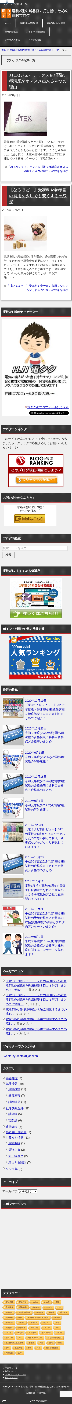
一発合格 (9, 1328)
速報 (57, 1322)
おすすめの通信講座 (35, 31)
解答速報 (14, 1095)
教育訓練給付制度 (55, 1338)
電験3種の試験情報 (56, 23)
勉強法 (57, 1317)
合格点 (35, 1302)
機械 (29, 1348)
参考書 (31, 1343)
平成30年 (9, 1322)
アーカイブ (9, 1191)
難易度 (51, 1312)
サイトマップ (11, 1377)
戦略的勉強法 (11, 31)
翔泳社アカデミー (35, 1338)
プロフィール (11, 1368)
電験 (57, 1302)
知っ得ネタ (15, 1156)
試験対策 (21, 1328)
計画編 (12, 1114)
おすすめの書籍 (12, 40)
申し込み (46, 1322)
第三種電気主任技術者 (14, 1343)
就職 (51, 1343)
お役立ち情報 (34, 40)
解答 (20, 1317)
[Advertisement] (36, 1247)
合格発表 (9, 1317)
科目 (38, 1348)
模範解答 (36, 1307)
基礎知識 (12, 1078)
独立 (60, 1343)
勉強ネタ (14, 1149)
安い (20, 1338)
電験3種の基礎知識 (29, 23)
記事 (20, 1353)
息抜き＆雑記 (17, 1162)
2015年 (60, 1333)
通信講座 (12, 1127)
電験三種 (23, 1302)
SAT (57, 1328)
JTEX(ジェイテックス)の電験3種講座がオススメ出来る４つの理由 (38, 81)
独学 (7, 1348)
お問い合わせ (11, 1371)
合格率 (47, 1302)
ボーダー (48, 1307)
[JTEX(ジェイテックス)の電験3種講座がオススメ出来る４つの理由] (25, 134)
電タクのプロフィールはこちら (48, 407)
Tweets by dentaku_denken (20, 1056)
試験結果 (14, 1102)
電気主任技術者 (24, 1312)
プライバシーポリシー (15, 1374)
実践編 (12, 1120)
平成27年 (9, 1338)
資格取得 (14, 1143)
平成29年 (34, 1328)
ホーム (8, 23)
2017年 (47, 1328)
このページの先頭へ (38, 1400)
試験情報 (12, 1083)
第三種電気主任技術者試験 (38, 1317)
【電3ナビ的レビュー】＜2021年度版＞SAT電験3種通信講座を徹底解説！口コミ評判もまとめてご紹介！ (36, 986)
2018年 (22, 1322)
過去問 (20, 1333)
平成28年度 (46, 1333)
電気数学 (33, 1322)
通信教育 (63, 1312)
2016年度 (32, 1333)
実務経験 (9, 1353)
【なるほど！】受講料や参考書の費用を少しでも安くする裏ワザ (38, 196)
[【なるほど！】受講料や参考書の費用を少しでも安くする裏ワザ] (25, 248)
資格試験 (14, 1089)
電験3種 (9, 1302)
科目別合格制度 (52, 1348)
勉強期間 (18, 1348)
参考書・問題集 (16, 1132)
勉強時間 (39, 1312)
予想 (60, 1307)
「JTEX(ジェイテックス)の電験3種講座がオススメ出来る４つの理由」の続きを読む (38, 169)
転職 (41, 1343)
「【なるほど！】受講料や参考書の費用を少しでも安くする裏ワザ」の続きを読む (37, 287)
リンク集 (12, 1169)
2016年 (9, 1333)
